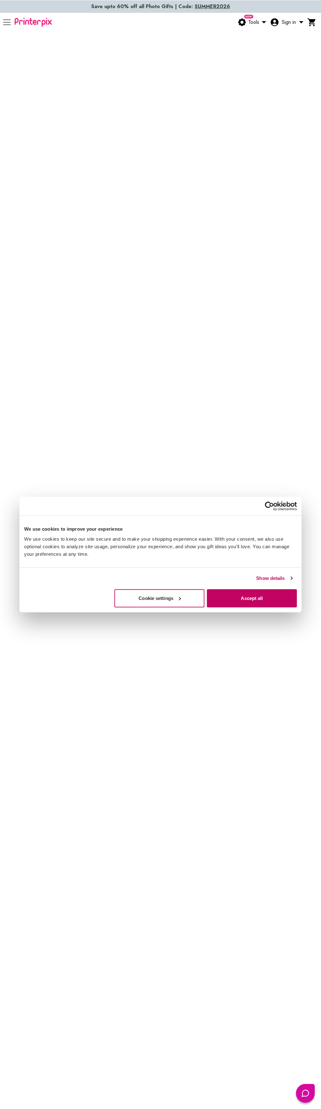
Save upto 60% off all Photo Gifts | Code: (160, 6)
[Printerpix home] (33, 22)
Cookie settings (156, 598)
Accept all (252, 598)
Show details (270, 578)
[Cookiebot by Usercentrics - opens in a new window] (269, 506)
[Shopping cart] (312, 22)
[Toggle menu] (7, 22)
